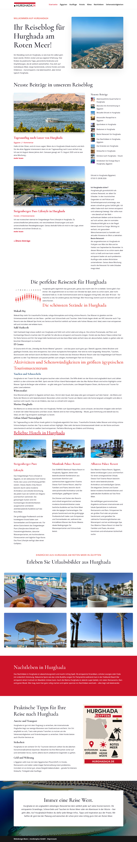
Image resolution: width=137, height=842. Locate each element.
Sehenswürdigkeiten (114, 5)
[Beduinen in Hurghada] (93, 130)
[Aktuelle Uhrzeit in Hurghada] (93, 113)
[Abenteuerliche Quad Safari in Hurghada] (93, 99)
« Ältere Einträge (22, 241)
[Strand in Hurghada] (35, 630)
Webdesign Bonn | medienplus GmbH (30, 839)
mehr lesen (18, 158)
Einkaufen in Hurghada (106, 151)
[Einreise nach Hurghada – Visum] (93, 156)
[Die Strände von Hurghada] (93, 147)
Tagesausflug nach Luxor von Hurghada (38, 138)
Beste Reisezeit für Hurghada (109, 134)
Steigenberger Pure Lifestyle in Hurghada (39, 211)
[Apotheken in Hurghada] (93, 125)
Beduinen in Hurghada (106, 129)
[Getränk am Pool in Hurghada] (101, 590)
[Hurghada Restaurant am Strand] (35, 590)
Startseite (53, 5)
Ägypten (63, 5)
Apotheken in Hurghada (106, 124)
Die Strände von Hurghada (107, 146)
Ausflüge (73, 5)
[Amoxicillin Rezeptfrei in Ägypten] (93, 118)
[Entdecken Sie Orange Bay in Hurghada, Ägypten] (93, 161)
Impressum (52, 839)
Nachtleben (99, 5)
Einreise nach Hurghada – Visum (110, 156)
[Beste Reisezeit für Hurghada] (93, 135)
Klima (89, 5)
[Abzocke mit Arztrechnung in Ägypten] (93, 106)
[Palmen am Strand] (101, 630)
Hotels (82, 5)
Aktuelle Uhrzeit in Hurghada (108, 112)
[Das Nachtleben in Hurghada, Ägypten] (93, 140)
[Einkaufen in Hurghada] (93, 151)
